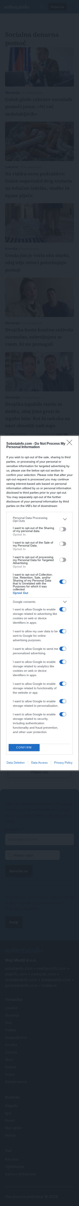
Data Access (39, 762)
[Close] (71, 444)
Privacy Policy (63, 762)
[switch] (62, 529)
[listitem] (39, 519)
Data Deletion (16, 762)
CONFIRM (24, 747)
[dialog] (39, 603)
